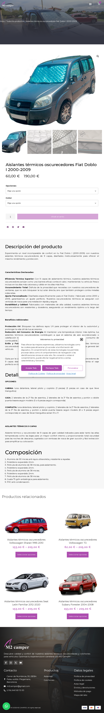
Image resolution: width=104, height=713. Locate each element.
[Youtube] (21, 663)
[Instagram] (11, 663)
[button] (81, 339)
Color (9, 198)
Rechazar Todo (52, 368)
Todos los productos (15, 21)
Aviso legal (71, 373)
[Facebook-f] (6, 663)
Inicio (2, 21)
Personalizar (73, 368)
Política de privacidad (55, 373)
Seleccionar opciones (26, 555)
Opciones (11, 186)
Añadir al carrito (57, 217)
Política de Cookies (36, 373)
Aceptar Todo (31, 368)
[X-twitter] (16, 663)
